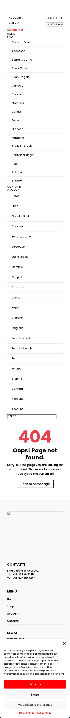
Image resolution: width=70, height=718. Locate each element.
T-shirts (17, 181)
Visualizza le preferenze (35, 705)
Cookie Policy (26, 712)
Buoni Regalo (21, 77)
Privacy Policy (43, 712)
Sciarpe (17, 172)
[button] (64, 643)
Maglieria (18, 138)
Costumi (18, 103)
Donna (16, 111)
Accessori (18, 51)
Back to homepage (35, 484)
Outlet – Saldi (21, 42)
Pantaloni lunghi (23, 155)
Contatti (14, 187)
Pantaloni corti (22, 146)
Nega (35, 694)
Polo (15, 164)
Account (15, 17)
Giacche (17, 129)
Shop (11, 37)
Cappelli (17, 94)
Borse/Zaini (19, 68)
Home (11, 34)
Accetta (35, 684)
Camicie (17, 86)
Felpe (15, 120)
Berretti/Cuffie (22, 60)
